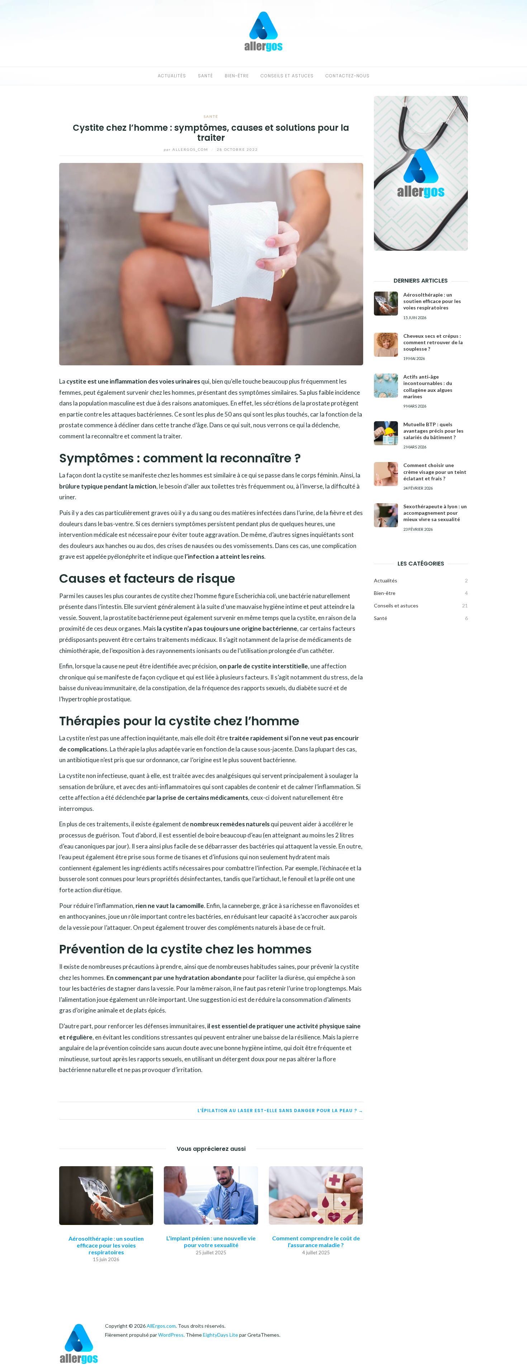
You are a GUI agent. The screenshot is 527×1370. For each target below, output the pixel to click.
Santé (205, 76)
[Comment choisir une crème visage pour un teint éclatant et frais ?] (386, 474)
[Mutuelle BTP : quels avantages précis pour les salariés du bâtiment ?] (386, 433)
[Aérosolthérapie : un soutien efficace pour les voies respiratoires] (106, 1194)
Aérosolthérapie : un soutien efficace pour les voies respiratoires (106, 1245)
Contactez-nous (348, 76)
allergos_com (187, 149)
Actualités (172, 76)
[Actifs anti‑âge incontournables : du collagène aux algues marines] (386, 386)
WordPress (171, 1335)
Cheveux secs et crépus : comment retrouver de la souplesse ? (433, 342)
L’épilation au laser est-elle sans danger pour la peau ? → (280, 1110)
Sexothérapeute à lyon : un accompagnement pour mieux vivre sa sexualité (435, 512)
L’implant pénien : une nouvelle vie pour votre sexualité (211, 1241)
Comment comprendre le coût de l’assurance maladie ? (316, 1241)
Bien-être (237, 76)
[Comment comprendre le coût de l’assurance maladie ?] (316, 1194)
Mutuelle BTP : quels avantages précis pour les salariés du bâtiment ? (433, 430)
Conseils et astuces (287, 76)
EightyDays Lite (220, 1335)
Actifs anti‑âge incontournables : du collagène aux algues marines (427, 386)
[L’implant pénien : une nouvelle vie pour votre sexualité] (211, 1194)
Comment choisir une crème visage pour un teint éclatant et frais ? (434, 471)
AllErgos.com (161, 1326)
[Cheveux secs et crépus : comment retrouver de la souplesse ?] (386, 345)
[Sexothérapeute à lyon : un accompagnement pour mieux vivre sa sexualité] (386, 515)
